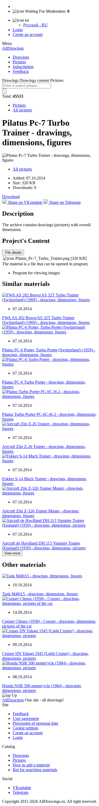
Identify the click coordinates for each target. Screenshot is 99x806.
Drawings (21, 57)
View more (12, 553)
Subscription (23, 66)
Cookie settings (25, 728)
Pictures (19, 62)
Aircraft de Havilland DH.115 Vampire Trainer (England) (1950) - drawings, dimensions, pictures (44, 545)
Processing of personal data (35, 723)
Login (18, 29)
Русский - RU (35, 25)
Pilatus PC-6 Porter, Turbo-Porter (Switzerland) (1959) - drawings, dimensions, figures (48, 352)
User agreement (26, 718)
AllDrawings (13, 48)
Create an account (28, 34)
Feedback (21, 71)
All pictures (22, 110)
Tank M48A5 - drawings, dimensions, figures (40, 594)
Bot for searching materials (35, 769)
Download (11, 196)
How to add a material (31, 765)
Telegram (20, 792)
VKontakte (22, 787)
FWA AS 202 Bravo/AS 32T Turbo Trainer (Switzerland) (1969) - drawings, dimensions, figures (46, 320)
